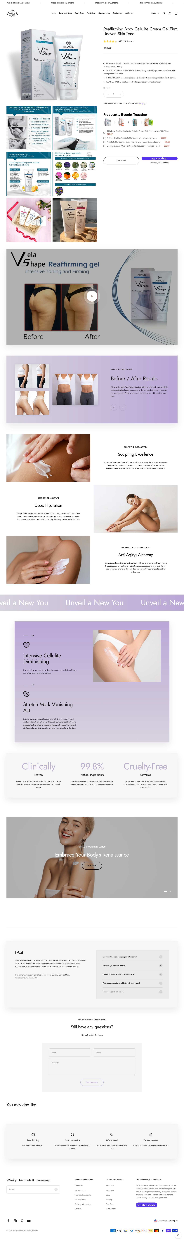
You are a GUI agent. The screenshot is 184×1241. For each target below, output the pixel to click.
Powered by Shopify (31, 1231)
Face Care (109, 1185)
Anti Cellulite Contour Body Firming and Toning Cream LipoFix (133, 142)
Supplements (104, 13)
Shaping (109, 1199)
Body (108, 1195)
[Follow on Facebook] (8, 1221)
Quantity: (107, 88)
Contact (78, 1208)
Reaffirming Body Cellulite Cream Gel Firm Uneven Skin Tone (138, 131)
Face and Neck (65, 13)
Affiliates (129, 13)
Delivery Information (83, 1204)
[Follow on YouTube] (29, 1221)
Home (53, 13)
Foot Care (91, 13)
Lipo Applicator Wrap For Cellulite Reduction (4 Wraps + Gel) (133, 146)
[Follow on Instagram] (15, 1221)
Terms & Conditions (83, 1195)
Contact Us (117, 13)
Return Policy (80, 1190)
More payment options (159, 162)
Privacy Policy (80, 1199)
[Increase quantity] (120, 94)
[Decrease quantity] (107, 94)
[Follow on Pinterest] (22, 1221)
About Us (79, 1185)
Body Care (79, 13)
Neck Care (110, 1190)
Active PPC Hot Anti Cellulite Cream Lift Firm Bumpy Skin (132, 138)
